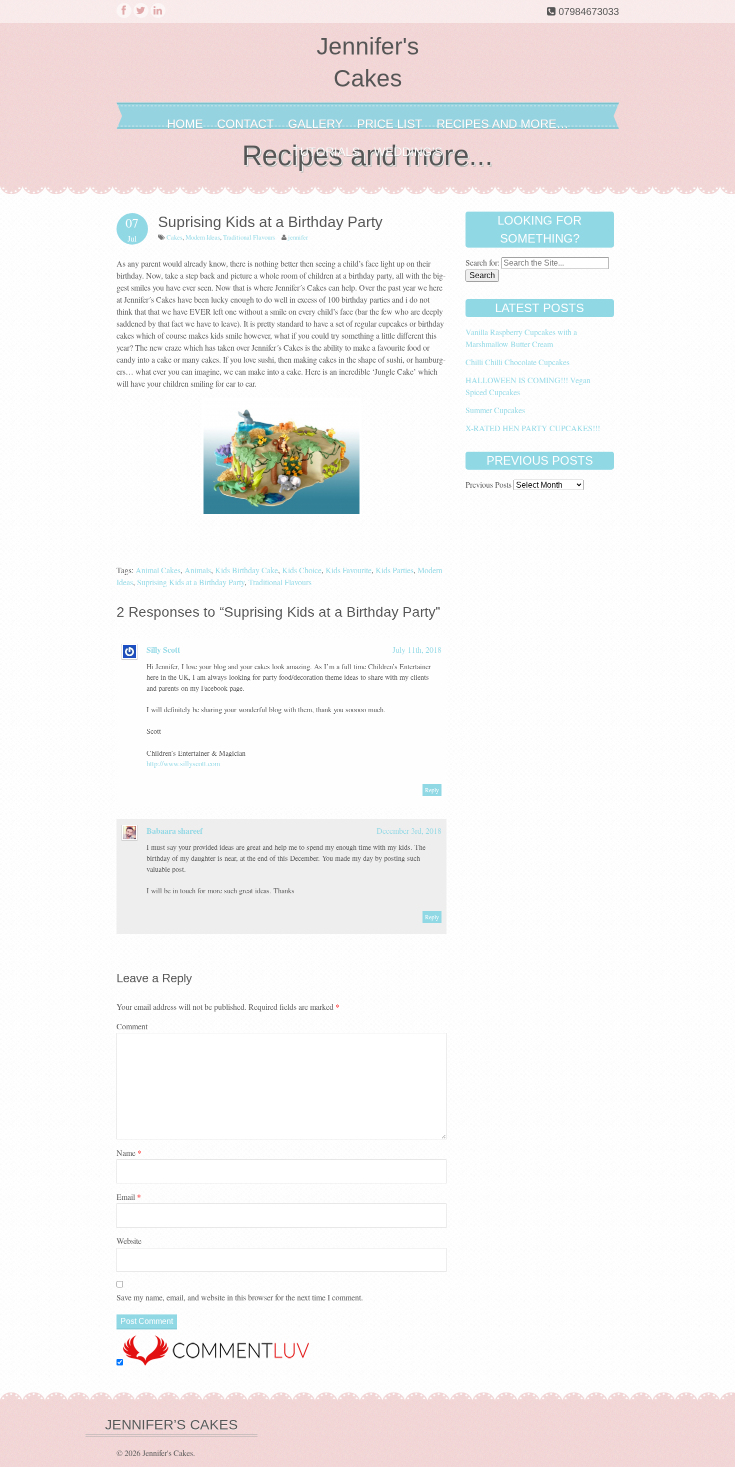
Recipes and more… (502, 124)
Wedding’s (408, 152)
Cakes (174, 237)
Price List (389, 124)
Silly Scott (163, 649)
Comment (132, 1026)
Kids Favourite (349, 570)
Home (185, 124)
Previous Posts (489, 484)
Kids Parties (395, 570)
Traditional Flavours (249, 237)
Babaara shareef (174, 830)
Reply (432, 790)
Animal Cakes (158, 570)
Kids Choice (302, 570)
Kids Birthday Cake (246, 570)
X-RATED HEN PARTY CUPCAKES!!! (533, 428)
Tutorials (326, 152)
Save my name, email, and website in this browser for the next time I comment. (239, 1297)
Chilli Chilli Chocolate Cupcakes (518, 362)
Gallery (315, 124)
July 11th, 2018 (417, 649)
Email (128, 1196)
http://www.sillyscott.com (183, 763)
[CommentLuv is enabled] (216, 1362)
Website (129, 1240)
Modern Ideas (203, 237)
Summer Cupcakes (495, 410)
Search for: (483, 262)
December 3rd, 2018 (409, 830)
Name (129, 1152)
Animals (197, 570)
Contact (245, 124)
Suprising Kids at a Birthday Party (190, 582)
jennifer (298, 237)
